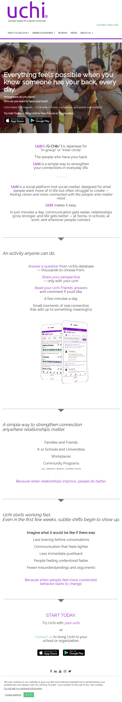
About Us (86, 33)
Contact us (43, 637)
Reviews (62, 33)
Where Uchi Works (43, 33)
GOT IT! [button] (28, 695)
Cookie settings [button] (13, 694)
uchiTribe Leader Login (107, 24)
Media (74, 33)
